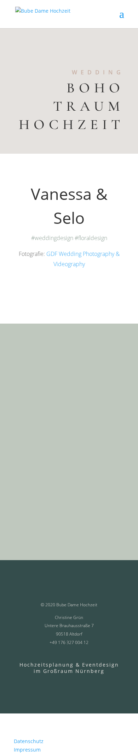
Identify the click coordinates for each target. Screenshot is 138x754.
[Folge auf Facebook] (46, 684)
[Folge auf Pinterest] (68, 684)
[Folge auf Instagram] (87, 684)
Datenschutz (29, 741)
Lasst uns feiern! (60, 524)
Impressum (27, 749)
